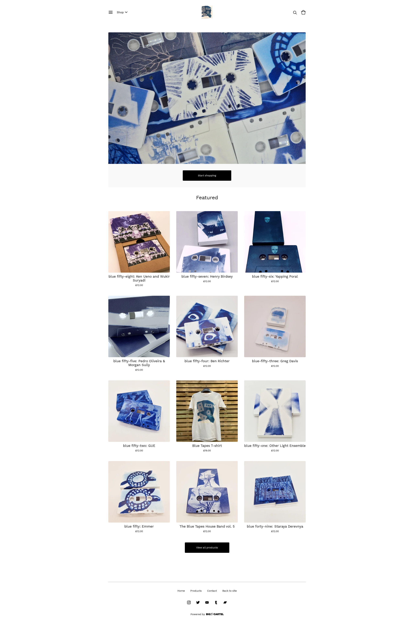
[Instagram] (189, 602)
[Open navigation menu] (111, 12)
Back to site (229, 590)
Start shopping (207, 175)
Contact (212, 590)
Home (181, 590)
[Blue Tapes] (207, 12)
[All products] (207, 98)
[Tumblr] (216, 602)
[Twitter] (198, 602)
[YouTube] (207, 602)
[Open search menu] (295, 12)
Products (196, 590)
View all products (207, 547)
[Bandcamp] (225, 602)
